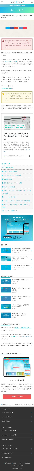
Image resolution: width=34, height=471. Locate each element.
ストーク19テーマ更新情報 (8, 435)
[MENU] (2, 2)
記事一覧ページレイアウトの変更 (13, 183)
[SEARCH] (32, 2)
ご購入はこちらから (17, 396)
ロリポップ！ (15, 336)
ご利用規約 (27, 463)
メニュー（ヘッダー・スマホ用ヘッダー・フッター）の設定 (16, 192)
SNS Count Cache (10, 61)
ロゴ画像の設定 (8, 179)
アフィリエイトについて (7, 453)
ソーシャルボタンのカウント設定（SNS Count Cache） (16, 206)
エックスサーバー (26, 336)
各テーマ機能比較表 (6, 457)
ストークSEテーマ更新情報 (8, 430)
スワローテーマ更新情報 (7, 439)
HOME (3, 404)
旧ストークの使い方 (7, 167)
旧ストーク (6, 163)
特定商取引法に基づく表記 (17, 465)
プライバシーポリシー (18, 463)
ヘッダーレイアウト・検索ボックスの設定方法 (17, 201)
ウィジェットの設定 (9, 187)
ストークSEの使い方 (7, 412)
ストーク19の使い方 (7, 417)
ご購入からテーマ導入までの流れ (16, 5)
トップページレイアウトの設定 (12, 175)
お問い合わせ (8, 463)
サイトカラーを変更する (10, 171)
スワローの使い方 (6, 421)
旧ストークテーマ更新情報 (9, 211)
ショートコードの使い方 (10, 197)
